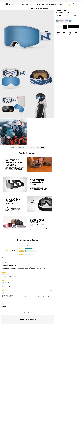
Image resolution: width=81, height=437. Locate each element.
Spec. (31, 147)
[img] (4, 261)
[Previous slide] (20, 1)
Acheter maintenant (73, 26)
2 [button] (26, 312)
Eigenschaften (22, 147)
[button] (21, 248)
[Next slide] (61, 1)
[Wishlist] (71, 4)
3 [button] (28, 312)
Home (33, 8)
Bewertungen (40, 147)
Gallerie (12, 147)
